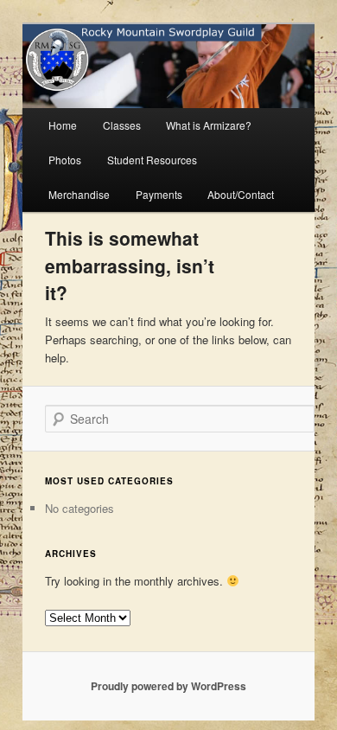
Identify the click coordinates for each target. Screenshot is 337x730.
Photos (64, 159)
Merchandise (79, 194)
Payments (159, 194)
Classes (122, 125)
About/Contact (240, 194)
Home (62, 125)
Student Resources (152, 159)
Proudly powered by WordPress (168, 686)
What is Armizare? (208, 125)
